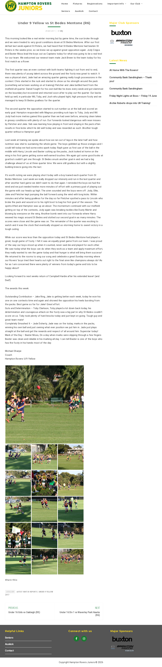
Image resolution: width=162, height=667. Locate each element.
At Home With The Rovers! (123, 70)
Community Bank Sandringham (126, 88)
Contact (9, 650)
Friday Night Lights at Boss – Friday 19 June (133, 95)
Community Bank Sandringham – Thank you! (130, 79)
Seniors (9, 637)
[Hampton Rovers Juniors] (29, 11)
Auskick (9, 644)
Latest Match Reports (27, 591)
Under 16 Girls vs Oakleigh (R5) (24, 612)
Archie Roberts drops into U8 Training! (129, 103)
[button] (44, 404)
